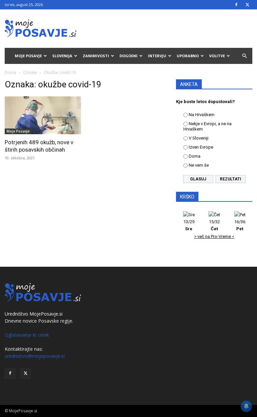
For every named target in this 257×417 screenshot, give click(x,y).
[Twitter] (247, 4)
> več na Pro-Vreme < (214, 236)
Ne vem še (199, 165)
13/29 (188, 225)
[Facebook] (236, 4)
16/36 (239, 225)
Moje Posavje (28, 55)
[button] (244, 56)
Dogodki (128, 55)
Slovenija (62, 55)
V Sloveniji (198, 138)
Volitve (217, 55)
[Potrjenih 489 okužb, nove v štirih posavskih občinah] (43, 115)
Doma (10, 72)
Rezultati (230, 179)
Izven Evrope (201, 147)
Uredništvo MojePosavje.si (34, 314)
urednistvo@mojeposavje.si (35, 356)
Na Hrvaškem (202, 114)
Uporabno (188, 55)
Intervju (157, 55)
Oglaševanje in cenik (27, 335)
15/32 (214, 225)
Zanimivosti (96, 55)
